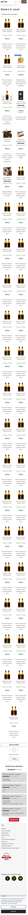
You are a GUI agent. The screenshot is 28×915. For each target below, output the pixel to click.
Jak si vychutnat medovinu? (8, 839)
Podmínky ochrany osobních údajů (10, 848)
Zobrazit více (14, 819)
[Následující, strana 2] (14, 750)
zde (16, 903)
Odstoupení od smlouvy (7, 844)
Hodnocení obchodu (14, 766)
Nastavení (13, 907)
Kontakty (3, 828)
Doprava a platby (5, 831)
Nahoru (15, 759)
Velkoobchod (4, 833)
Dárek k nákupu (5, 835)
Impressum (4, 841)
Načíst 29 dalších (14, 745)
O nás (2, 837)
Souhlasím (13, 911)
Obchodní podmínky (6, 846)
